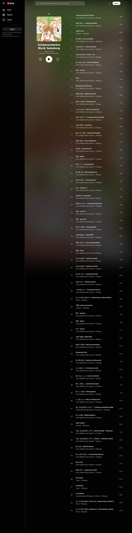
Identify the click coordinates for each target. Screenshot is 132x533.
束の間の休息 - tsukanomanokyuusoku (88, 360)
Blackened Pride (81, 352)
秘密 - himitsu (80, 70)
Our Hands (79, 478)
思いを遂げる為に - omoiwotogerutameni (89, 454)
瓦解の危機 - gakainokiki (84, 337)
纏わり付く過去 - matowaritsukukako (88, 133)
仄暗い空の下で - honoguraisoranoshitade (90, 117)
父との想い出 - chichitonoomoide (87, 368)
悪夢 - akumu (80, 321)
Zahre (78, 300)
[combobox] (62, 3)
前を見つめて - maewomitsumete (87, 274)
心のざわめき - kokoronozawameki (87, 109)
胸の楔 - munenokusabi (83, 148)
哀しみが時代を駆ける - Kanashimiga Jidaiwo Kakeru (93, 297)
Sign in (116, 3)
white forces (80, 31)
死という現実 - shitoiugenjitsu (86, 391)
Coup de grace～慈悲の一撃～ (86, 54)
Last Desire (79, 485)
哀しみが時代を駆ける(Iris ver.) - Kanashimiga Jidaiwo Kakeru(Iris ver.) (95, 501)
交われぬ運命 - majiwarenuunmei (87, 266)
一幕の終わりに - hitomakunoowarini (88, 290)
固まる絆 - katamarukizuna (85, 446)
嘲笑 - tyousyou (81, 219)
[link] (12, 9)
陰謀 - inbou (80, 250)
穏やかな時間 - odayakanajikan (86, 227)
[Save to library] (40, 59)
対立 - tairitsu (80, 329)
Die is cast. (79, 462)
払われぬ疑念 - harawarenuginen (87, 258)
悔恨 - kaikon (80, 156)
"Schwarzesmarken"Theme (85, 15)
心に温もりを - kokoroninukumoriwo (88, 399)
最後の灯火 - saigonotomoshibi (86, 470)
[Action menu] (58, 59)
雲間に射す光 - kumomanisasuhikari (88, 243)
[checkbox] (121, 16)
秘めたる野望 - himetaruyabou (86, 101)
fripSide (78, 33)
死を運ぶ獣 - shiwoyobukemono (86, 172)
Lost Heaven (80, 493)
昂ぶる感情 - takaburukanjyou (85, 415)
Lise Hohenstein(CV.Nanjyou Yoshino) (88, 496)
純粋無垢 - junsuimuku (83, 195)
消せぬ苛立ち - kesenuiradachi (86, 47)
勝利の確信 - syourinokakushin (86, 141)
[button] (40, 59)
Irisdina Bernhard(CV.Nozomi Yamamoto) (89, 410)
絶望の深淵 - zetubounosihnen (86, 94)
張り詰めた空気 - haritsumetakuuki (87, 62)
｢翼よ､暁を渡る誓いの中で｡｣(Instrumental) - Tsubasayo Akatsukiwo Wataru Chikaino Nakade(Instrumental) (95, 431)
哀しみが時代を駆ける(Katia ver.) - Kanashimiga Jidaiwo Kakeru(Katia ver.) (95, 509)
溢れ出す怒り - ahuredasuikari (86, 180)
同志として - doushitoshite (85, 164)
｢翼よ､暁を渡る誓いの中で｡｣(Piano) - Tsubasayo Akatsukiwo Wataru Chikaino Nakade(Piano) (95, 438)
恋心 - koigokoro (81, 188)
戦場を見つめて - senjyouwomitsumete (89, 203)
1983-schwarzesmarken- (84, 305)
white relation (80, 423)
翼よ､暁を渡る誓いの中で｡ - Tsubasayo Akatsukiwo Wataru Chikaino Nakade (95, 407)
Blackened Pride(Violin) (84, 86)
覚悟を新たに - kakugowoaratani (86, 23)
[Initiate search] (37, 3)
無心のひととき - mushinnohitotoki (87, 376)
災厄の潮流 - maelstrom (84, 125)
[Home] (10, 3)
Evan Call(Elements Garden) (85, 18)
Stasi (77, 78)
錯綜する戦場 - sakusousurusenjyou (88, 344)
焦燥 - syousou (81, 211)
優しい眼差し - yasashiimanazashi (87, 384)
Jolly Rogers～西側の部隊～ (85, 235)
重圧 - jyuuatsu (81, 313)
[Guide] (3, 3)
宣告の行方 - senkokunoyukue (86, 282)
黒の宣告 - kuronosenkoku (84, 39)
